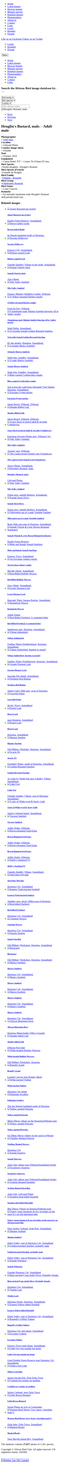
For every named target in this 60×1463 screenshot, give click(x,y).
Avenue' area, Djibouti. (18, 451)
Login (10, 28)
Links (10, 25)
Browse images (14, 9)
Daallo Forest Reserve (18, 541)
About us (11, 20)
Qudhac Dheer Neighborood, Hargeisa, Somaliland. (32, 661)
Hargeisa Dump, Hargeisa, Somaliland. (26, 1302)
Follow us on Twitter (32, 39)
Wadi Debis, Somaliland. (19, 328)
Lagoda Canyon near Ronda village (24, 1077)
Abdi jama (8, 139)
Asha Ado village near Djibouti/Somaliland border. (32, 1179)
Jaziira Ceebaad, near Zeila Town (23, 1392)
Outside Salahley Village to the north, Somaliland (31, 264)
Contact (11, 23)
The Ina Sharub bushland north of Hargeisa (28, 1106)
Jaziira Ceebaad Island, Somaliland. (24, 813)
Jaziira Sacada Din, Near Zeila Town (25, 1378)
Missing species (15, 12)
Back (9, 114)
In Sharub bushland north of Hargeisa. (25, 235)
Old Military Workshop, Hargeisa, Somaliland (29, 945)
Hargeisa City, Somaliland (20, 886)
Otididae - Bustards (11, 178)
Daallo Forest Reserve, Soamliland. (24, 220)
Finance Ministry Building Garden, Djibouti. (29, 294)
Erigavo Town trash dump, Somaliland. (26, 1345)
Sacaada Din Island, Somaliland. (23, 676)
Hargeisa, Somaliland (17, 734)
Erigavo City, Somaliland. (19, 250)
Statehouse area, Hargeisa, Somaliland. (26, 629)
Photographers (14, 17)
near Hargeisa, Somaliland (20, 720)
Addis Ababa (13, 615)
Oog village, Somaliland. (19, 585)
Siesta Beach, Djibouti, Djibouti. (23, 404)
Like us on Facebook (11, 39)
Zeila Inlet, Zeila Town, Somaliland (24, 1424)
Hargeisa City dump (17, 1091)
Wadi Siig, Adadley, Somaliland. (23, 357)
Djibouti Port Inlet (16, 1047)
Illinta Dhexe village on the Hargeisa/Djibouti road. (32, 1121)
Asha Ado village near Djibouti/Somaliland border (31, 1165)
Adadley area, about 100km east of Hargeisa (28, 901)
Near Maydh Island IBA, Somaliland (25, 1439)
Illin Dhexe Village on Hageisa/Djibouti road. (29, 1209)
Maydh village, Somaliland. (20, 571)
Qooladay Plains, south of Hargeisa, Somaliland (30, 764)
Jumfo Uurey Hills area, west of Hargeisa (27, 691)
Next (9, 120)
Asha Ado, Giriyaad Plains (20, 1194)
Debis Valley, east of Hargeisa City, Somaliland (30, 1243)
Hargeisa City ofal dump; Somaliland (25, 1331)
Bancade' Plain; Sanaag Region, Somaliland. (29, 600)
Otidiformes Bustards (12, 183)
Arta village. (13, 279)
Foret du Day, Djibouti (18, 308)
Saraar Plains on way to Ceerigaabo (24, 1407)
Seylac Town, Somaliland (19, 705)
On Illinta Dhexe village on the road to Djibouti (30, 1135)
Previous (11, 117)
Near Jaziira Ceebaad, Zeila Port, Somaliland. (29, 1228)
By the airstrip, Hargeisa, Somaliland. (25, 343)
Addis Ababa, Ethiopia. (18, 828)
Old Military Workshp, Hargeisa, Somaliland (29, 749)
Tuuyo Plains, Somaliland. (20, 465)
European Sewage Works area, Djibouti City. (29, 436)
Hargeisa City (14, 1150)
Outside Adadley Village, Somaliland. (25, 872)
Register (11, 31)
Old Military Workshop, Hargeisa (23, 1062)
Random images (15, 14)
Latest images (14, 6)
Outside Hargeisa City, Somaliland (24, 1272)
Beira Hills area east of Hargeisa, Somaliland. (29, 524)
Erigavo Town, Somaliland (20, 556)
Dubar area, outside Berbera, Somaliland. (27, 495)
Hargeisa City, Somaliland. (20, 974)
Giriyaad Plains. (15, 480)
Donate (10, 34)
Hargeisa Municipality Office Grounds (26, 1033)
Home (10, 3)
